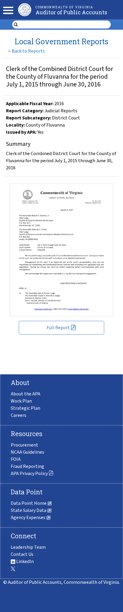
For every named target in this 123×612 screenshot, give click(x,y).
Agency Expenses (28, 517)
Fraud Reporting (27, 466)
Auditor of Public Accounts (71, 12)
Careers (18, 415)
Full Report (58, 327)
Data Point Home (29, 503)
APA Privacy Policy (29, 473)
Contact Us (22, 554)
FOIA (16, 459)
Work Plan (21, 401)
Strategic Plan (25, 408)
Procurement (24, 445)
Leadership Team (28, 547)
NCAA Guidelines (27, 452)
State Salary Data (29, 510)
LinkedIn (24, 561)
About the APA (25, 394)
